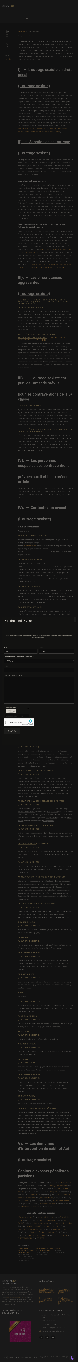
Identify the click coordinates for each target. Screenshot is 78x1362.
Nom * (6, 647)
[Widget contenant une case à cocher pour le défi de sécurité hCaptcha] (19, 722)
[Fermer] (75, 619)
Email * (41, 647)
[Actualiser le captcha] (28, 708)
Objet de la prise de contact (13, 675)
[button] (72, 1358)
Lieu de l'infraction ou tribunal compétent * (19, 657)
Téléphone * (8, 666)
